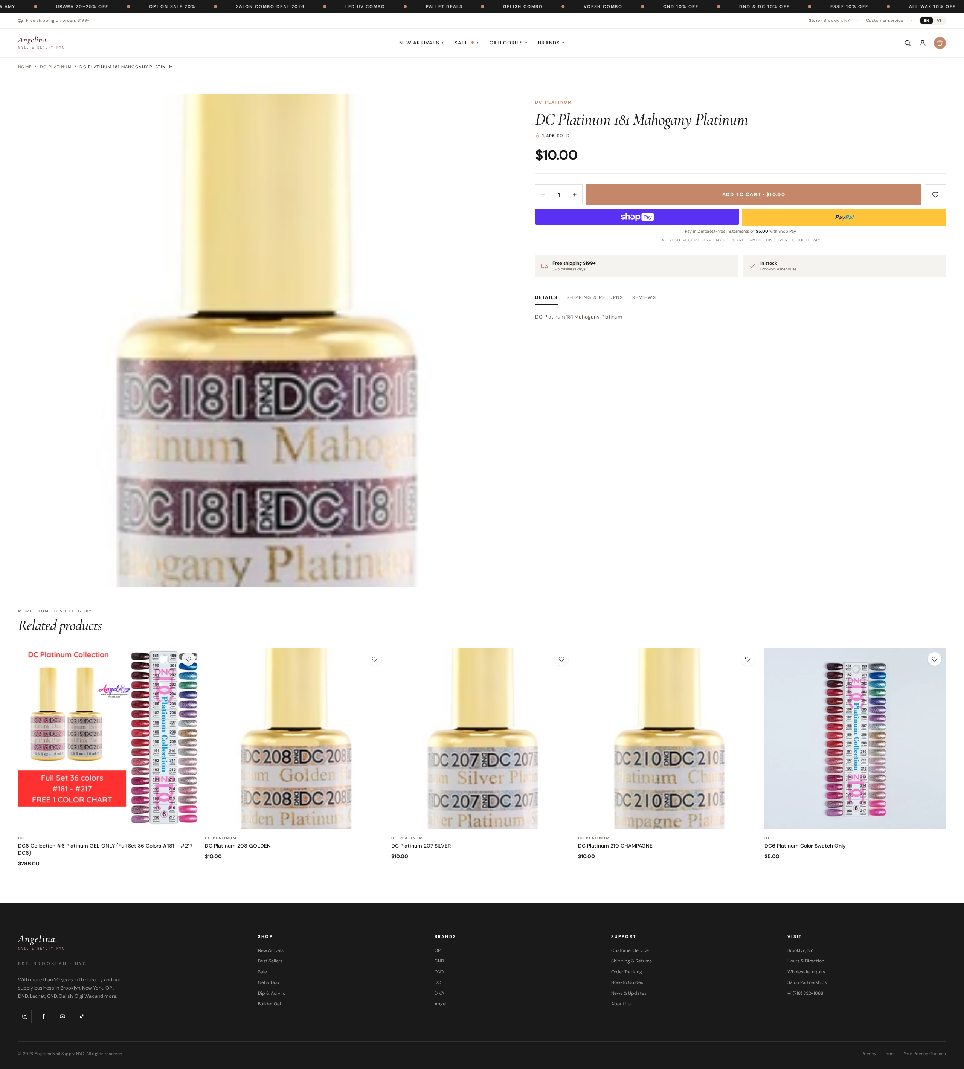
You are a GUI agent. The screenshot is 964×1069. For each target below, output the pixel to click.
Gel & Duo (268, 982)
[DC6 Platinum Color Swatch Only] (855, 738)
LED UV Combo (313, 6)
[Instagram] (25, 1016)
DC (438, 982)
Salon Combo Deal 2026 (218, 6)
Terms (890, 1053)
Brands (551, 43)
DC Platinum (553, 102)
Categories (509, 43)
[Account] (922, 43)
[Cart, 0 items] (940, 43)
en (926, 20)
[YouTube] (62, 1016)
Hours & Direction (805, 961)
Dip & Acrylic (271, 993)
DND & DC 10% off (712, 6)
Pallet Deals (392, 6)
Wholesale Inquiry (806, 972)
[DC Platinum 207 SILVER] (482, 738)
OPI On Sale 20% (120, 6)
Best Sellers (270, 961)
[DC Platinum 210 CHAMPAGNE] (669, 738)
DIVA (439, 993)
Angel (441, 1004)
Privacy (869, 1053)
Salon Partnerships (807, 982)
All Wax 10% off (880, 6)
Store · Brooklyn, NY (829, 20)
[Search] (907, 43)
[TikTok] (81, 1016)
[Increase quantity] (574, 195)
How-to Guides (627, 982)
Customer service (884, 20)
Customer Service (630, 950)
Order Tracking (626, 972)
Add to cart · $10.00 (753, 194)
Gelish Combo (471, 6)
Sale (467, 43)
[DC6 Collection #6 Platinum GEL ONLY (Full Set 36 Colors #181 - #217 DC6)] (109, 738)
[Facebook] (43, 1016)
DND (439, 972)
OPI (438, 950)
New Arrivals (421, 43)
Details (546, 297)
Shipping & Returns (595, 297)
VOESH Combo (551, 6)
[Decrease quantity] (543, 195)
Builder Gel (269, 1004)
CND (439, 961)
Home (25, 66)
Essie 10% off (797, 6)
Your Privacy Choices (925, 1053)
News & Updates (629, 993)
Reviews (644, 297)
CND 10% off (629, 6)
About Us (621, 1004)
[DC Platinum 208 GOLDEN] (295, 738)
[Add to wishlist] (935, 194)
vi (939, 20)
